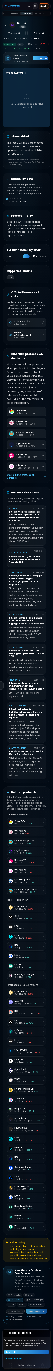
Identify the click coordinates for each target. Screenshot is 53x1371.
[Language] (35, 6)
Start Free (34, 1311)
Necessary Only (14, 1358)
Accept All (11, 1351)
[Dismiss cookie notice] (47, 1333)
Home (6, 38)
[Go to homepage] (12, 6)
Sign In (43, 6)
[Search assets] (29, 6)
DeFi (15, 38)
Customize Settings (26, 1365)
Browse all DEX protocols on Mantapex (21, 476)
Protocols (26, 13)
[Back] (5, 24)
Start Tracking (40, 58)
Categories (40, 13)
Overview (14, 13)
